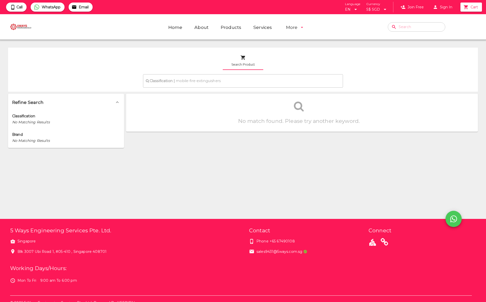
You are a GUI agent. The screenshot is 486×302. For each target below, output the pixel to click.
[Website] (384, 242)
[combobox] (243, 81)
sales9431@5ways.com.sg (279, 251)
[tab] (243, 61)
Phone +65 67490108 (275, 241)
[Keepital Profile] (373, 242)
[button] (66, 102)
